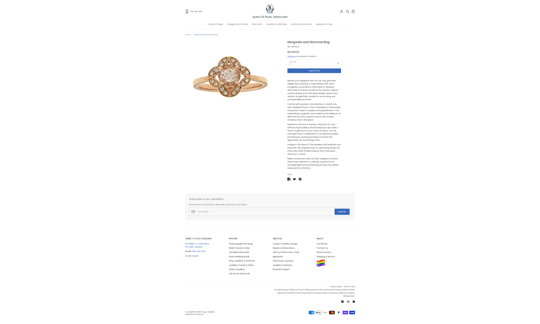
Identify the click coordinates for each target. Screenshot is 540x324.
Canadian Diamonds (239, 252)
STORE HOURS (191, 256)
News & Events (324, 252)
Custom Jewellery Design (285, 243)
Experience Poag (324, 24)
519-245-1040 (199, 251)
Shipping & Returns (326, 256)
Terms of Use (349, 286)
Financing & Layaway (283, 260)
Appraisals (278, 256)
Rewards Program (281, 269)
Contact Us (322, 248)
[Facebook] (342, 301)
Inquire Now (314, 70)
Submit (342, 211)
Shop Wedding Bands (239, 256)
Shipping (291, 56)
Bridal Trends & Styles (239, 248)
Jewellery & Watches (276, 24)
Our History (322, 243)
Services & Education (301, 24)
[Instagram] (348, 301)
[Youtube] (354, 301)
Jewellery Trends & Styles (241, 265)
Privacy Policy (336, 286)
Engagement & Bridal (237, 24)
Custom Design (215, 24)
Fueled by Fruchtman (194, 314)
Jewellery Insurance (282, 265)
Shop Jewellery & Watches (242, 260)
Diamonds (257, 24)
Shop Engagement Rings (241, 243)
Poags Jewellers (208, 312)
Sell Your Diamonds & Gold (286, 252)
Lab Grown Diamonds (239, 273)
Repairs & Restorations (284, 248)
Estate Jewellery (237, 269)
